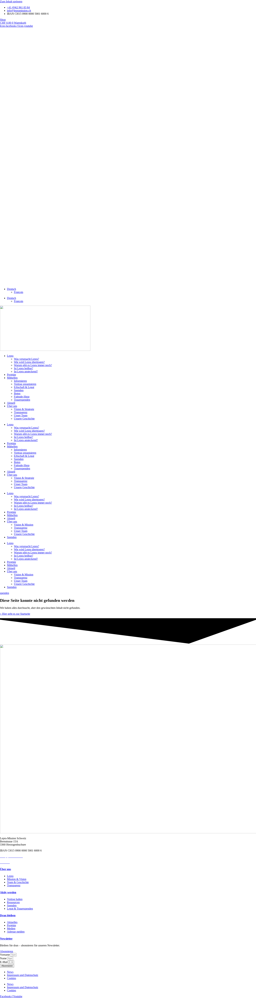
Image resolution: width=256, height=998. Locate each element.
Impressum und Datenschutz (22, 975)
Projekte (11, 374)
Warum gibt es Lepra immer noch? (33, 365)
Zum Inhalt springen (11, 1)
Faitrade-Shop (21, 396)
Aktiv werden (8, 892)
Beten (17, 393)
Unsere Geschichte (24, 418)
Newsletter (6, 938)
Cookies (11, 978)
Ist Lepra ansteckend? (26, 371)
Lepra (10, 355)
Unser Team (20, 415)
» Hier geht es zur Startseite (15, 613)
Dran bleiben (7, 915)
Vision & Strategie (24, 409)
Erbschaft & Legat (24, 387)
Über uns (12, 406)
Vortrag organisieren (25, 384)
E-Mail (4, 961)
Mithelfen (12, 377)
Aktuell (11, 402)
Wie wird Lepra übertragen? (29, 362)
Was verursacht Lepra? (26, 358)
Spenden (19, 390)
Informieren (20, 380)
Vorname (5, 954)
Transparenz (20, 412)
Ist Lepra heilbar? (23, 368)
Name (3, 958)
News (10, 971)
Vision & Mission (23, 524)
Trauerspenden (22, 399)
